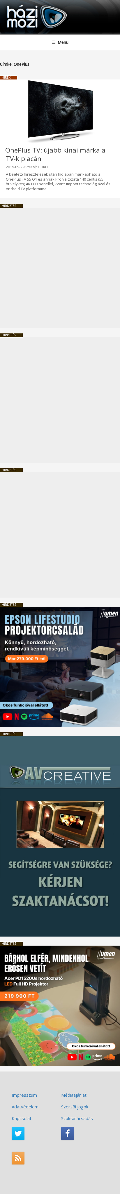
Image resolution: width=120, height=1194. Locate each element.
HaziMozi (18, 4)
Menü (63, 42)
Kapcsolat (21, 1118)
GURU (43, 167)
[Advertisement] (60, 268)
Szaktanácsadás (77, 1118)
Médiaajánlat (74, 1095)
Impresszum (24, 1095)
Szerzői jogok (74, 1107)
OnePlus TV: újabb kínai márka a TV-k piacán (55, 154)
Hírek (6, 77)
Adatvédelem (25, 1107)
